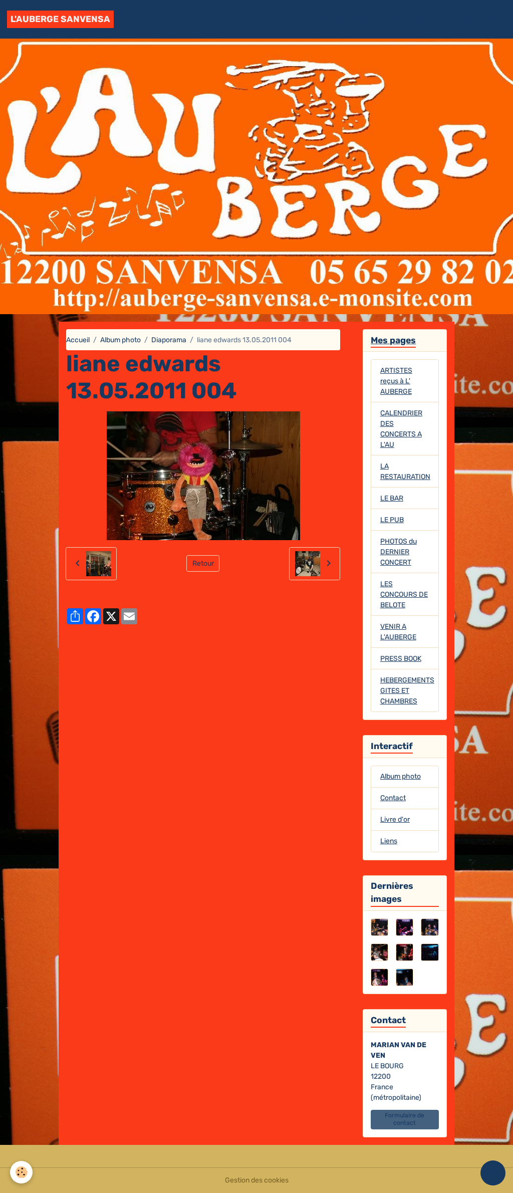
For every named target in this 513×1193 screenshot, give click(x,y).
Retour (203, 563)
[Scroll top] (492, 1172)
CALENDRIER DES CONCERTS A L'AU (401, 429)
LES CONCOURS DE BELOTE (404, 594)
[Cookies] (21, 1172)
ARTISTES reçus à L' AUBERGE (396, 381)
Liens (388, 841)
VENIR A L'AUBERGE (398, 631)
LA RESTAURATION (405, 471)
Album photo (414, 19)
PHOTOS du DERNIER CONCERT (398, 552)
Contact (458, 19)
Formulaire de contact (404, 1119)
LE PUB (392, 520)
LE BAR (391, 498)
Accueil (332, 19)
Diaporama (168, 340)
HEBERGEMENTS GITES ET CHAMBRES (407, 690)
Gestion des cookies (257, 1180)
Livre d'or (368, 19)
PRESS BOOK (400, 658)
